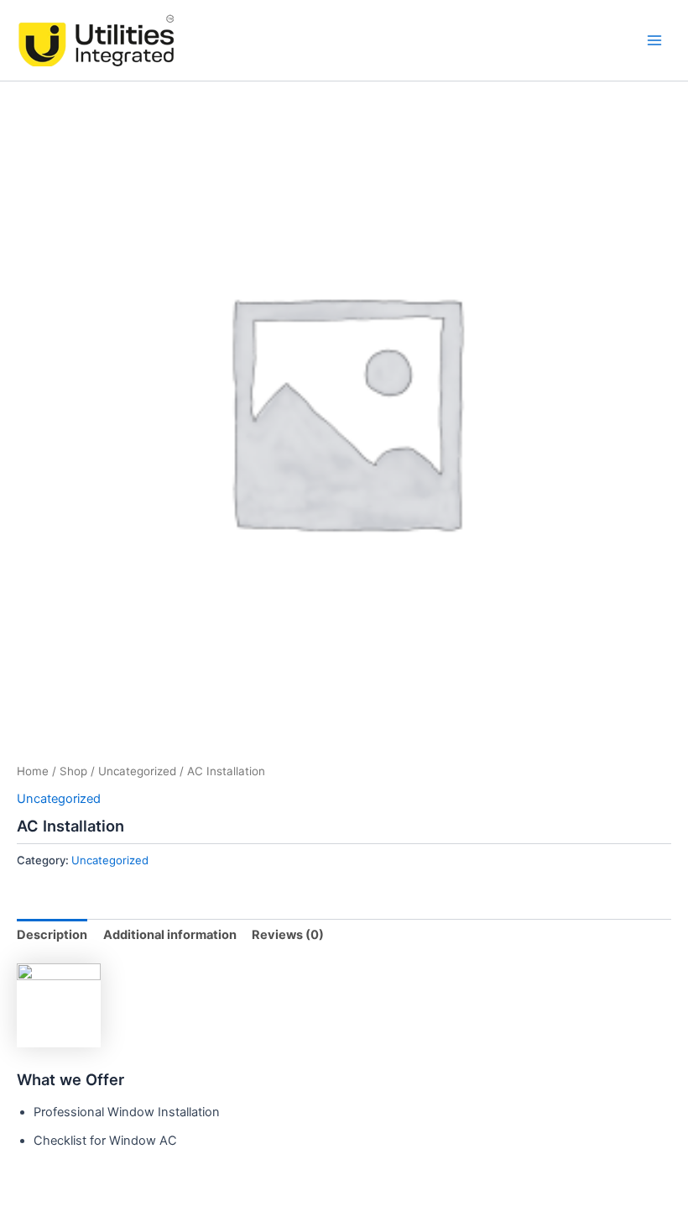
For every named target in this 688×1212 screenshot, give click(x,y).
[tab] (52, 935)
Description (52, 934)
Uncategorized (137, 771)
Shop (73, 771)
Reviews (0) (288, 934)
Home (33, 771)
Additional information (170, 934)
